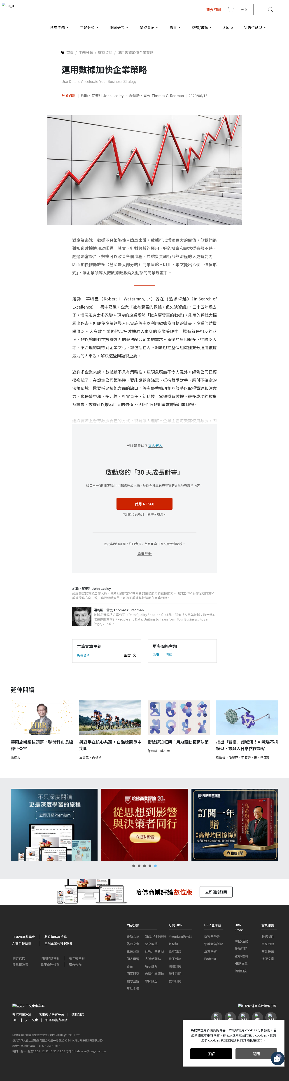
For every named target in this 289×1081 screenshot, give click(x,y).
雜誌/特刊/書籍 (155, 936)
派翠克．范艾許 (240, 757)
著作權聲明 (77, 958)
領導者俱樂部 (213, 944)
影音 (130, 966)
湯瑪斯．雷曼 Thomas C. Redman (156, 95)
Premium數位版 (180, 936)
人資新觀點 (153, 958)
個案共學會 (212, 936)
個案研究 (133, 973)
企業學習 (210, 951)
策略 (156, 654)
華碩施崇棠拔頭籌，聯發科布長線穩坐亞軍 (42, 745)
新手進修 (151, 966)
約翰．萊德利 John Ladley (102, 95)
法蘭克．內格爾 (90, 757)
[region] (144, 825)
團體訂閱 (175, 966)
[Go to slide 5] (155, 866)
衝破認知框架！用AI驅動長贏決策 (178, 742)
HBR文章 (241, 963)
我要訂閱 (213, 9)
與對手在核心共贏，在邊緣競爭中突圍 (110, 745)
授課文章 (267, 958)
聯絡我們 (267, 936)
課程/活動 (241, 941)
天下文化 (31, 1020)
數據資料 (68, 95)
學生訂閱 (175, 973)
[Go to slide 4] (150, 866)
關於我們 (18, 958)
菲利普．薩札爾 (159, 751)
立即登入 (155, 445)
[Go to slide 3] (144, 866)
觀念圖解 (133, 981)
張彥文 (15, 757)
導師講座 (151, 981)
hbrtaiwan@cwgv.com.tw (90, 1051)
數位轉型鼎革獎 (55, 937)
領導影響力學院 (56, 1020)
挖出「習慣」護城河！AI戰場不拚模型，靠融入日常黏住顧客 (247, 745)
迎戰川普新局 (154, 951)
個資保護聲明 (50, 958)
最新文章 (133, 936)
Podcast (210, 958)
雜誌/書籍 (241, 956)
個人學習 (133, 958)
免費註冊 (144, 553)
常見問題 (267, 944)
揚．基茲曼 (262, 757)
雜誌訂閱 (241, 948)
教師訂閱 (175, 981)
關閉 (256, 1053)
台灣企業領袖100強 (58, 943)
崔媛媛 (221, 757)
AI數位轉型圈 (21, 943)
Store (228, 27)
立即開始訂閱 (216, 892)
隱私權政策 (20, 964)
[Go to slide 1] (133, 866)
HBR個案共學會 (23, 937)
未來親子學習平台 (51, 1014)
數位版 (173, 944)
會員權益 (267, 951)
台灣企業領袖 (154, 973)
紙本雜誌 (175, 951)
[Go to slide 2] (139, 866)
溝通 (169, 654)
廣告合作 (75, 964)
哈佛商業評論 (21, 1014)
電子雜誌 (175, 958)
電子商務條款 (50, 964)
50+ (15, 1020)
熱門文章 (133, 944)
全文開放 (151, 944)
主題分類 (133, 951)
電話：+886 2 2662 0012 (44, 1046)
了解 (211, 1053)
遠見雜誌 (78, 1014)
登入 (244, 9)
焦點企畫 (133, 988)
